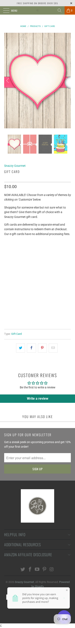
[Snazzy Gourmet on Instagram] (52, 570)
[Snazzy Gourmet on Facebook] (30, 570)
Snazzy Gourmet (15, 165)
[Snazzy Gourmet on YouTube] (37, 570)
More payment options (37, 309)
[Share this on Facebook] (31, 348)
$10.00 (10, 257)
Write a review (37, 399)
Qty (6, 268)
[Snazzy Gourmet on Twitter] (23, 570)
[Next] (67, 80)
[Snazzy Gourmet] (37, 10)
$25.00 (25, 257)
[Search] (60, 10)
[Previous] (8, 80)
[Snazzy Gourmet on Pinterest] (44, 570)
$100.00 (54, 257)
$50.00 (39, 257)
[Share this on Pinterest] (42, 348)
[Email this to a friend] (53, 348)
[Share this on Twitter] (20, 348)
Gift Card (16, 333)
